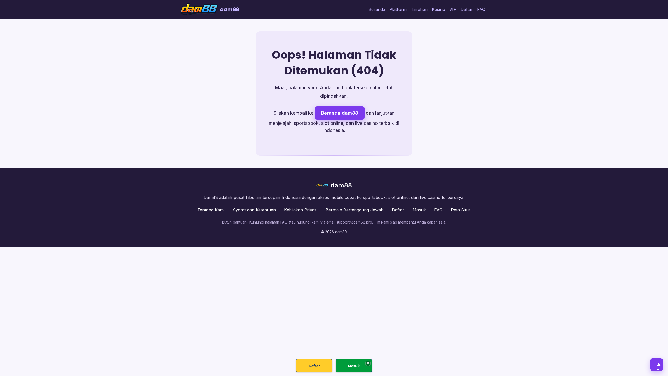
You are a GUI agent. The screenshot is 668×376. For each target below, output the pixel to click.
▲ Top (659, 366)
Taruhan (419, 9)
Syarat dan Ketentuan (254, 210)
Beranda (376, 9)
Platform (398, 9)
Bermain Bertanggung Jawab (355, 210)
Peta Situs (461, 210)
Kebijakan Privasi (300, 210)
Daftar (467, 9)
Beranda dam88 (339, 113)
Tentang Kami (210, 210)
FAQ (481, 9)
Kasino (438, 9)
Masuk (419, 210)
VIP (452, 9)
